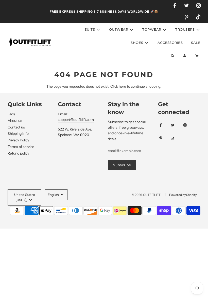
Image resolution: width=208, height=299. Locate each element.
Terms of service (21, 146)
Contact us (16, 127)
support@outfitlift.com (76, 119)
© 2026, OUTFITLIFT (146, 195)
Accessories (170, 43)
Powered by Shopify (183, 195)
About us (15, 120)
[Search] (172, 55)
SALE (195, 43)
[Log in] (185, 55)
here (122, 86)
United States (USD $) (24, 197)
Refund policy (18, 153)
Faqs (11, 114)
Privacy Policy (18, 140)
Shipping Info (18, 133)
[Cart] (197, 55)
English (54, 195)
